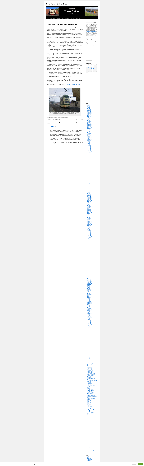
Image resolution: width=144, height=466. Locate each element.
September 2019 (89, 188)
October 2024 (89, 126)
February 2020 (89, 183)
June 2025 (88, 118)
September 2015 (89, 236)
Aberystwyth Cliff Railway (91, 334)
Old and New (89, 400)
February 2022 (89, 158)
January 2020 (89, 184)
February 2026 (89, 110)
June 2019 (88, 191)
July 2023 (88, 141)
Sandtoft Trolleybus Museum (91, 409)
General (88, 366)
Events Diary (67, 18)
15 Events (88, 330)
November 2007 (89, 309)
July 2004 (88, 325)
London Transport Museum (91, 385)
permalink (66, 117)
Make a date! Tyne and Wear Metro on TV (53, 22)
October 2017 (89, 211)
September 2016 (89, 224)
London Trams (89, 384)
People (88, 403)
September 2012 (89, 273)
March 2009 (89, 301)
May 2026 (88, 107)
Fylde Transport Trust (90, 365)
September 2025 (89, 115)
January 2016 (89, 232)
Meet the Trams (89, 391)
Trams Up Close (89, 443)
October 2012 (89, 272)
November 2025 (89, 113)
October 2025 (89, 114)
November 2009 (89, 294)
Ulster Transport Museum (91, 446)
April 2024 (88, 132)
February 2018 (89, 207)
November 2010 (89, 289)
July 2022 (88, 153)
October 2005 (89, 316)
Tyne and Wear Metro (90, 444)
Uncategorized (89, 447)
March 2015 (89, 242)
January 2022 (89, 159)
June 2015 (88, 239)
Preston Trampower (90, 405)
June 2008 (88, 306)
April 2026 (88, 108)
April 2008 (88, 307)
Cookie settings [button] (134, 464)
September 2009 (89, 296)
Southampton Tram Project (91, 419)
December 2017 (89, 209)
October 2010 (89, 290)
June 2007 (88, 311)
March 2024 (89, 133)
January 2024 (89, 135)
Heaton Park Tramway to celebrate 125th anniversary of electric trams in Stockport (92, 100)
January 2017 (89, 220)
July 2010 (88, 291)
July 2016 (88, 226)
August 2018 (89, 201)
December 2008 (89, 302)
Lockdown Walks (89, 383)
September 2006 (89, 313)
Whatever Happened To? (91, 452)
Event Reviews (89, 361)
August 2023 (89, 140)
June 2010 (88, 292)
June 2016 (88, 227)
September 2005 (89, 317)
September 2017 (89, 212)
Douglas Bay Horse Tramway (91, 355)
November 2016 (89, 222)
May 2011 (88, 287)
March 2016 (89, 230)
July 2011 (88, 285)
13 (91, 68)
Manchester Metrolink (90, 389)
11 (88, 68)
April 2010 (88, 293)
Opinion (88, 401)
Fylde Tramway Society (90, 364)
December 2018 (89, 197)
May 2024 (88, 131)
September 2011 (89, 283)
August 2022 (89, 152)
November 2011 (89, 281)
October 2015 (89, 235)
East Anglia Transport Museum (91, 357)
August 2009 (89, 297)
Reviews (88, 407)
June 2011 (88, 286)
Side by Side (89, 414)
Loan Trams (89, 382)
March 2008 (89, 308)
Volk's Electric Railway (90, 450)
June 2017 (88, 215)
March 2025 (89, 121)
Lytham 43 (88, 388)
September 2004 (89, 324)
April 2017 (88, 217)
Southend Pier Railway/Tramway (92, 420)
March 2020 (89, 182)
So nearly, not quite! (90, 417)
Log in (88, 457)
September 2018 (89, 200)
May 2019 (88, 192)
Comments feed (89, 459)
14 (93, 68)
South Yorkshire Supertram (91, 418)
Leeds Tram (89, 377)
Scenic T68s (89, 410)
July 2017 (88, 214)
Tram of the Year (72, 18)
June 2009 (88, 299)
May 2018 (88, 204)
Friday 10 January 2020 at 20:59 (55, 127)
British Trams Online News (56, 4)
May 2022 (88, 155)
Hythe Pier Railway (90, 372)
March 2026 (89, 109)
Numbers (88, 399)
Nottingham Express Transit (91, 398)
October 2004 (89, 323)
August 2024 (89, 128)
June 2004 (88, 326)
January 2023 (89, 147)
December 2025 (89, 112)
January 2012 (89, 280)
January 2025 (89, 123)
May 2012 (88, 277)
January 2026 (89, 111)
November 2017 (89, 210)
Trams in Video (89, 442)
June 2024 (88, 130)
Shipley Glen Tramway (90, 413)
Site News (88, 415)
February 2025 (89, 122)
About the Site (78, 18)
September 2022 (89, 151)
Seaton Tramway (89, 411)
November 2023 (89, 137)
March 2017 (89, 218)
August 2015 (89, 237)
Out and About (89, 402)
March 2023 (89, 145)
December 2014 (89, 245)
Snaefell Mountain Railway (91, 416)
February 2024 (89, 134)
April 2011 (88, 288)
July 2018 (88, 202)
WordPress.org (89, 460)
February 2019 (89, 195)
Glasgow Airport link (90, 367)
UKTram (88, 445)
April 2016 (88, 229)
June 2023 (88, 142)
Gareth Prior (60, 25)
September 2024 (89, 127)
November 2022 (89, 149)
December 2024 (89, 124)
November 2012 (89, 271)
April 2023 (88, 144)
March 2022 (89, 157)
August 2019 (89, 189)
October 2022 (89, 150)
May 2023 (88, 143)
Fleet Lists (58, 18)
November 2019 (89, 186)
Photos (62, 18)
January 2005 (89, 321)
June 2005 (88, 318)
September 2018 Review (91, 412)
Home (48, 18)
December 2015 (89, 233)
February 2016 (89, 231)
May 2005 (88, 319)
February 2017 (89, 219)
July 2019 (88, 190)
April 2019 (88, 193)
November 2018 (89, 198)
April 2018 (88, 205)
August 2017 (89, 213)
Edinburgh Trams (89, 358)
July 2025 (88, 117)
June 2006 (88, 315)
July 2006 (88, 314)
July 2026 (88, 105)
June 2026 (88, 106)
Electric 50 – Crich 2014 (90, 359)
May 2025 (88, 119)
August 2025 (89, 116)
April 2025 (88, 120)
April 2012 (88, 278)
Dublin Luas (89, 356)
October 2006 (89, 312)
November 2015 (89, 234)
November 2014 (89, 246)
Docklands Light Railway (91, 354)
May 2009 (88, 300)
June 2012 (88, 276)
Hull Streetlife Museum (90, 371)
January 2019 (89, 196)
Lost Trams (88, 386)
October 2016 (89, 223)
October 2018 (89, 199)
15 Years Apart (89, 331)
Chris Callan (52, 126)
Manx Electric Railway (90, 390)
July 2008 (88, 305)
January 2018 (89, 208)
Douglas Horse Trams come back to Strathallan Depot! (92, 92)
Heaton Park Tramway (90, 370)
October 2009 (89, 295)
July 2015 (88, 238)
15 (94, 68)
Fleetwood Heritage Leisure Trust (92, 363)
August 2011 (89, 284)
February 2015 (89, 243)
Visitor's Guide (89, 449)
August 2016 (89, 225)
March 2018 (89, 206)
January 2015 (89, 244)
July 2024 (88, 129)
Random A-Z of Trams (90, 406)
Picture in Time (89, 404)
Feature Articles (89, 362)
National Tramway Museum (91, 395)
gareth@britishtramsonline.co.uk (91, 31)
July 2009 (88, 298)
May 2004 (88, 327)
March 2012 (89, 279)
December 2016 (89, 221)
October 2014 (89, 247)
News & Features (52, 18)
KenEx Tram (89, 376)
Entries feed (89, 458)
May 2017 (88, 216)
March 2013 (89, 267)
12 (90, 68)
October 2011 (89, 282)
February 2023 (89, 146)
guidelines (94, 52)
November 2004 (89, 322)
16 (96, 68)
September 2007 (89, 310)
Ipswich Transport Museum (91, 373)
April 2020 (88, 181)
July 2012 (88, 275)
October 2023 (89, 138)
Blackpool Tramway (57, 117)
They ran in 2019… (79, 22)
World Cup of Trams (90, 453)
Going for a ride (89, 368)
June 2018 (88, 203)
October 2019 (89, 187)
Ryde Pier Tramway (90, 408)
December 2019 (89, 185)
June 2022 (88, 154)
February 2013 (89, 268)
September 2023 (89, 139)
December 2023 (89, 136)
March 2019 (89, 194)
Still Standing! (89, 421)
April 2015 (88, 241)
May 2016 (88, 228)
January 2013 (89, 269)
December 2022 (89, 148)
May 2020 (88, 180)
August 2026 (89, 104)
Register (88, 456)
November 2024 (89, 125)
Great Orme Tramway (90, 369)
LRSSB (88, 387)
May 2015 (88, 240)
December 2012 (89, 270)
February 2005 (89, 320)
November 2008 (89, 303)
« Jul (87, 73)
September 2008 (89, 304)
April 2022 (88, 156)
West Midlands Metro (90, 451)
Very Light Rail (89, 448)
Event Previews (89, 360)
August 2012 (89, 274)
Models (88, 394)
